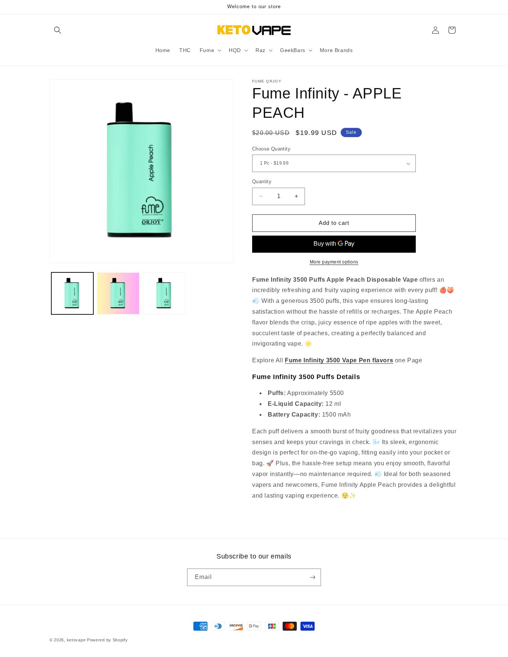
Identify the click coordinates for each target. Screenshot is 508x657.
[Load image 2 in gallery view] (118, 293)
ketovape (76, 640)
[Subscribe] (312, 577)
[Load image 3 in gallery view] (164, 293)
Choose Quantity (271, 149)
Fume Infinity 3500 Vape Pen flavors (339, 360)
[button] (57, 30)
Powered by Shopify (107, 640)
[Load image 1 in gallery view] (72, 293)
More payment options (334, 262)
